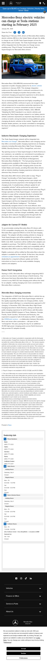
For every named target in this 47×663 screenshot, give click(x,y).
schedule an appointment (10, 257)
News (10, 425)
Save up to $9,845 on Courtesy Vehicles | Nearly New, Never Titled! (23, 9)
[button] (44, 12)
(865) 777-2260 (9, 459)
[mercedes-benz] (11, 3)
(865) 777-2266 (9, 454)
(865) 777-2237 (9, 463)
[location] (40, 3)
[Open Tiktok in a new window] (26, 578)
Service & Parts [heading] (12, 604)
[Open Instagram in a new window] (21, 578)
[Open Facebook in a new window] (16, 578)
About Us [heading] (9, 611)
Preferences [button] (7, 642)
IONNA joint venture (11, 319)
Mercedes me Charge (9, 141)
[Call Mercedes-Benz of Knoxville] (44, 3)
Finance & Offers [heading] (12, 596)
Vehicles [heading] (9, 588)
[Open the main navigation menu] (3, 3)
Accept (23, 648)
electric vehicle (37, 86)
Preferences (23, 658)
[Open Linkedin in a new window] (30, 578)
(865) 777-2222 (9, 444)
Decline (23, 653)
